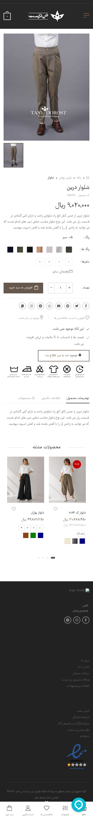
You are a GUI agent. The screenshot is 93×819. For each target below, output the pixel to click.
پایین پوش (65, 178)
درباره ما (85, 661)
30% (77, 464)
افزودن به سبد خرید (20, 288)
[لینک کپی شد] (22, 306)
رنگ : (86, 237)
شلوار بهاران (37, 513)
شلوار (50, 178)
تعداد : (85, 288)
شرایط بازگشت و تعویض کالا (73, 724)
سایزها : (84, 262)
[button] (53, 558)
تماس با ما (83, 667)
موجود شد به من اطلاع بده (61, 355)
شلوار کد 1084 (77, 513)
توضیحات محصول (78, 398)
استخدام (84, 736)
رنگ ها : (84, 249)
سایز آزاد (80, 533)
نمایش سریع (67, 498)
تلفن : (84, 606)
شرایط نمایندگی (80, 717)
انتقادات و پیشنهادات (78, 686)
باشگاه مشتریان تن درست (75, 680)
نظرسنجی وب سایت (78, 730)
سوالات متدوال (81, 673)
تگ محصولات (26, 398)
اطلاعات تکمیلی (50, 398)
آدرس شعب (83, 711)
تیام (37, 798)
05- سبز (67, 237)
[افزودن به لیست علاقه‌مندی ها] (55, 509)
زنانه (79, 178)
